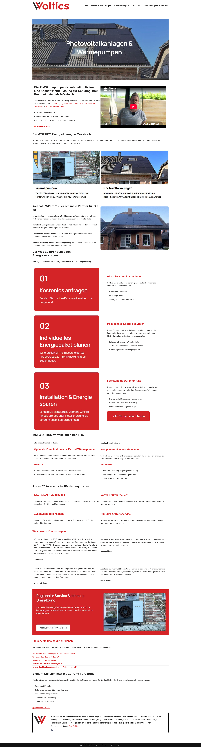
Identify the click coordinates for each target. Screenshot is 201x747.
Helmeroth (38, 106)
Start (86, 6)
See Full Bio (74, 726)
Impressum (108, 745)
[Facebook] (52, 730)
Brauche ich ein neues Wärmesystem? (47, 664)
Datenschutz (115, 745)
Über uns (136, 6)
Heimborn (63, 106)
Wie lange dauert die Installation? (45, 657)
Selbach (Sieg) (57, 103)
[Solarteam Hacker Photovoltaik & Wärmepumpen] (50, 6)
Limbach (85, 103)
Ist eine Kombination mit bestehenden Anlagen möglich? (54, 667)
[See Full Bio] (80, 726)
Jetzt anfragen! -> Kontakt (155, 6)
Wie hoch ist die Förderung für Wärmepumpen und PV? (54, 653)
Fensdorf (56, 106)
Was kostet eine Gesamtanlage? (45, 660)
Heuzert (92, 103)
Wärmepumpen (121, 6)
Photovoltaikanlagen (101, 6)
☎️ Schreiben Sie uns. (43, 126)
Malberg (78, 103)
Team (103, 745)
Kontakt (121, 745)
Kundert (49, 106)
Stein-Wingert (69, 103)
